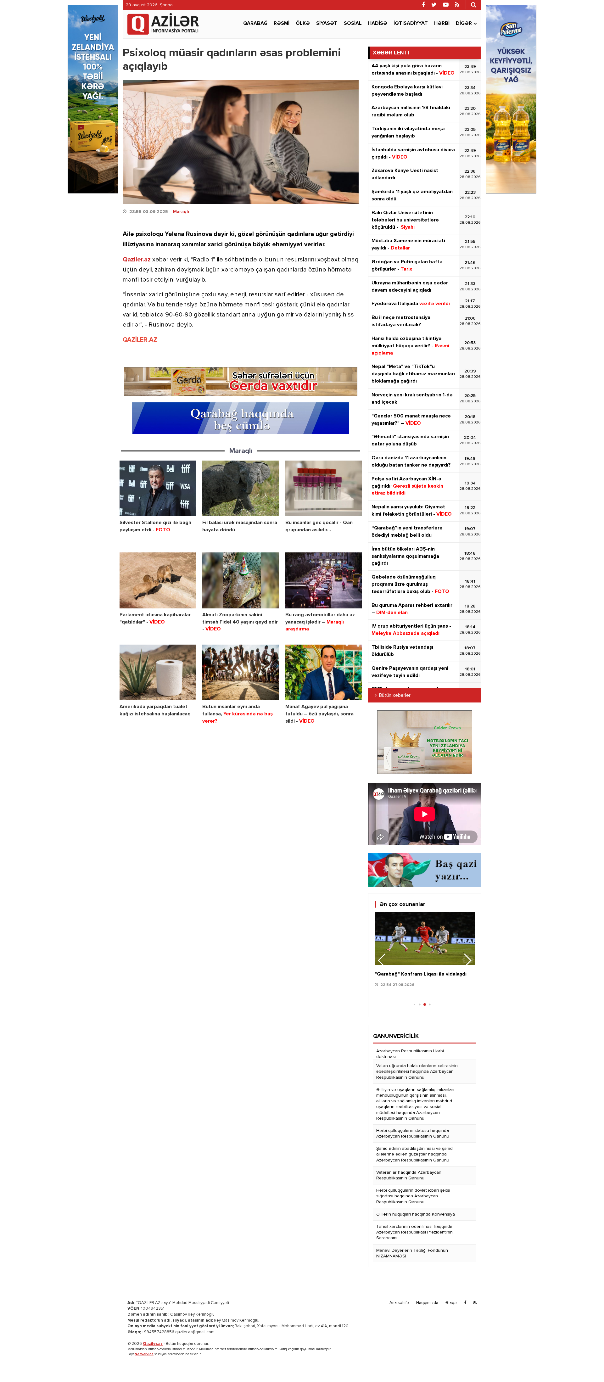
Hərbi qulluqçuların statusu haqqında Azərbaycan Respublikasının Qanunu (412, 1133)
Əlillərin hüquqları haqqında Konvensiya (415, 1214)
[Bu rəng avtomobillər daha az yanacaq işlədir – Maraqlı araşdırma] (323, 580)
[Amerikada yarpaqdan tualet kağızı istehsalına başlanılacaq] (158, 672)
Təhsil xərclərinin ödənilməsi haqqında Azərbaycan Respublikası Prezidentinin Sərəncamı (414, 1232)
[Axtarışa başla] (473, 4)
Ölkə (303, 23)
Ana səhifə (399, 1303)
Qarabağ (255, 23)
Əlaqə (451, 1303)
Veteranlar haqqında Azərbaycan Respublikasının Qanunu (408, 1175)
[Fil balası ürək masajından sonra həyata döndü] (240, 488)
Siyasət (327, 23)
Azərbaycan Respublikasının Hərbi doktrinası (410, 1054)
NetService (144, 1354)
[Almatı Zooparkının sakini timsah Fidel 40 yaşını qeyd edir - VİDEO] (240, 580)
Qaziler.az (137, 259)
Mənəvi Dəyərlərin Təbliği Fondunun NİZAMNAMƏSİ (412, 1253)
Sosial (353, 23)
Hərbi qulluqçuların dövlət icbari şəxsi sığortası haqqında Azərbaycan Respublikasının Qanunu (413, 1196)
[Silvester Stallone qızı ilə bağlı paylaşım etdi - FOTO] (158, 488)
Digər (464, 23)
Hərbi (442, 23)
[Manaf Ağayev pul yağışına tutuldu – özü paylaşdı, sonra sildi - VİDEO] (323, 672)
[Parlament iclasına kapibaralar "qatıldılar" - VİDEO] (158, 580)
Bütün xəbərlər (395, 695)
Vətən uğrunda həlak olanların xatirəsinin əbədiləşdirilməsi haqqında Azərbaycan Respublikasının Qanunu (417, 1071)
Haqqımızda (427, 1303)
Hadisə (377, 23)
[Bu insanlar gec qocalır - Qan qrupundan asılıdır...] (323, 488)
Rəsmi (281, 23)
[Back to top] (586, 1364)
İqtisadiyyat (411, 23)
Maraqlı (181, 212)
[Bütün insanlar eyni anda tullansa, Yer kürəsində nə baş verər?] (240, 672)
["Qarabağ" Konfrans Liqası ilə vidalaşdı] (425, 938)
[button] (467, 960)
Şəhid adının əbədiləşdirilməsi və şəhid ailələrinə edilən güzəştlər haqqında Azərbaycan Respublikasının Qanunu (414, 1154)
